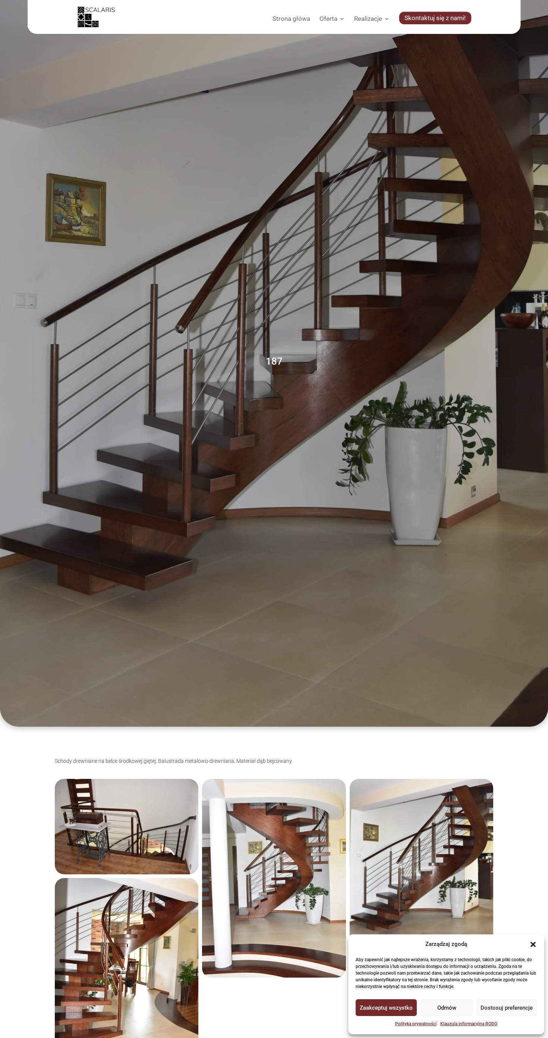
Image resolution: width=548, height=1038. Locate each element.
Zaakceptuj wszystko (386, 1007)
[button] (533, 944)
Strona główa (291, 19)
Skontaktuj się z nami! (435, 18)
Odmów (446, 1007)
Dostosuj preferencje (507, 1007)
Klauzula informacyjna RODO (468, 1023)
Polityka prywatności (416, 1023)
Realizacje (368, 19)
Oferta (328, 19)
